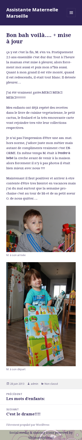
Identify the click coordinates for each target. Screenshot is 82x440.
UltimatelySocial (41, 437)
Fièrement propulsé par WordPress (27, 425)
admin (34, 384)
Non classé (51, 384)
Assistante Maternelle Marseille (32, 12)
